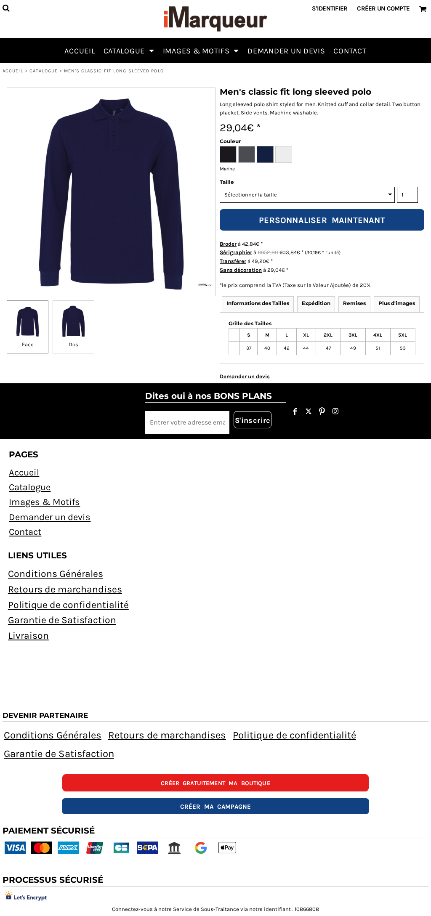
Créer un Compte (383, 8)
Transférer (233, 261)
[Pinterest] (322, 411)
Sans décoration (241, 270)
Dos (73, 344)
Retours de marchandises (65, 589)
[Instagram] (335, 411)
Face (28, 344)
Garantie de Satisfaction (62, 620)
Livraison (28, 635)
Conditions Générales (55, 573)
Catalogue (43, 71)
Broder (228, 244)
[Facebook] (295, 411)
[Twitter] (308, 411)
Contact (25, 531)
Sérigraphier (236, 252)
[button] (129, 50)
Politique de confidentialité (68, 605)
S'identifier (329, 8)
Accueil (13, 71)
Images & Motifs (44, 501)
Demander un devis (49, 517)
